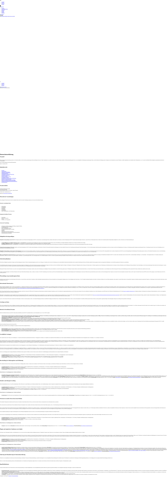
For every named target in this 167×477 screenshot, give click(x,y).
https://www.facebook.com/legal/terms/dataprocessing (55, 450)
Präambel (3, 170)
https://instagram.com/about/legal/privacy (86, 425)
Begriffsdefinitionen (4, 182)
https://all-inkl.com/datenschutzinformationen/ (134, 377)
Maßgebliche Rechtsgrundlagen (6, 172)
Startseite (3, 12)
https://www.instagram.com (70, 425)
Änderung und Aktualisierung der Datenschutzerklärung (9, 181)
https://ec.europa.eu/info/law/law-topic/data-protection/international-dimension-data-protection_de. (30, 288)
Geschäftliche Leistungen (5, 177)
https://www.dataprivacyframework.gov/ (129, 291)
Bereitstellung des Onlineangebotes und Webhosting (9, 178)
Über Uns (3, 84)
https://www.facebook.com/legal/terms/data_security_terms (59, 449)
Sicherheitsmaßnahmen (5, 173)
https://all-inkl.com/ (118, 377)
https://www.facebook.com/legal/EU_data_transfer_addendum (137, 450)
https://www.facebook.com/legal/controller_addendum (17, 449)
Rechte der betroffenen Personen (6, 176)
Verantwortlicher (4, 171)
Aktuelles (3, 8)
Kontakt (3, 10)
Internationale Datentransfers (6, 175)
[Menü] (0, 81)
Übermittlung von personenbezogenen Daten (8, 174)
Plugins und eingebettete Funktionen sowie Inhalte (9, 180)
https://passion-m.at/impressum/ (7, 193)
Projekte (3, 11)
